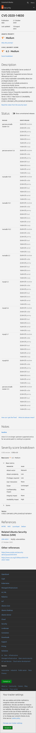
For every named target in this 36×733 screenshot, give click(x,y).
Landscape (5, 628)
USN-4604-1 (5, 539)
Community (12, 686)
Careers (20, 686)
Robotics (4, 597)
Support (4, 642)
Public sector (22, 670)
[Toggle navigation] (34, 7)
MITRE (3, 526)
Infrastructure (13, 655)
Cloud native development (21, 661)
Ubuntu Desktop (7, 610)
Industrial (14, 670)
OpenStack (5, 574)
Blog (25, 686)
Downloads (5, 637)
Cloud (3, 619)
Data (5, 655)
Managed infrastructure (9, 588)
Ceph (3, 579)
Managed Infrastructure (9, 658)
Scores (8, 505)
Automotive (5, 670)
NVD (9, 526)
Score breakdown (7, 56)
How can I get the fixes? (9, 417)
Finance (3, 673)
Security (4, 624)
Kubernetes (5, 583)
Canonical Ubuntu (7, 2)
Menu (33, 2)
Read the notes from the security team (14, 105)
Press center (14, 689)
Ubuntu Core (5, 606)
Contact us (6, 681)
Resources (4, 689)
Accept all (8, 728)
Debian (23, 526)
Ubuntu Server (6, 615)
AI (2, 655)
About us (4, 686)
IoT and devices (6, 661)
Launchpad (15, 526)
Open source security (25, 658)
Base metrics (10, 463)
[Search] (27, 2)
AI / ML (3, 592)
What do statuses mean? (26, 417)
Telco (30, 670)
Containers (5, 633)
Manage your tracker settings (12, 723)
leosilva (4, 432)
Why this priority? (7, 43)
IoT (2, 601)
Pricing (3, 646)
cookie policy (16, 718)
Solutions (4, 651)
